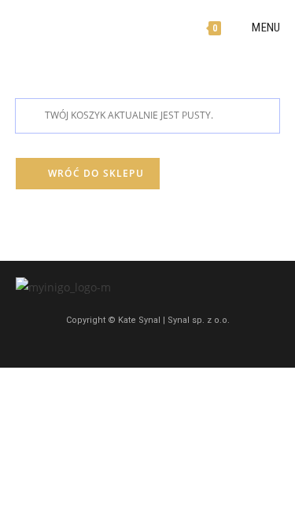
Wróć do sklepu (94, 173)
